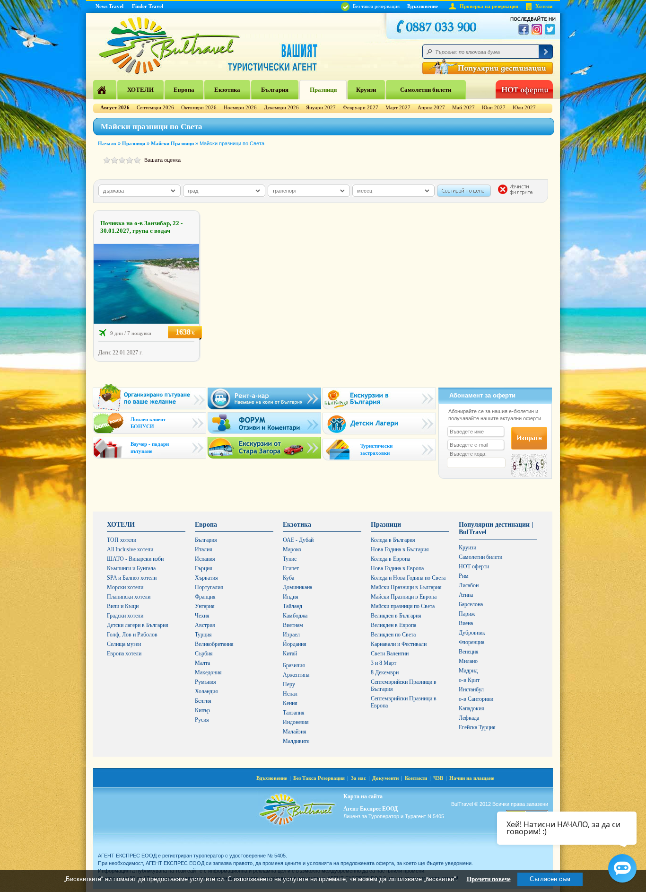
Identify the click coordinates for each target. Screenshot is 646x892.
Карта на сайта (363, 796)
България (274, 89)
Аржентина (296, 674)
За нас (358, 778)
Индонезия (296, 722)
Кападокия (471, 708)
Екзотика (227, 89)
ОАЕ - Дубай (298, 540)
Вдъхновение (422, 6)
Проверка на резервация (489, 6)
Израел (291, 634)
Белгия (203, 701)
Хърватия (206, 577)
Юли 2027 (524, 107)
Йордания (294, 644)
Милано (468, 661)
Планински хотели (128, 596)
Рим (464, 576)
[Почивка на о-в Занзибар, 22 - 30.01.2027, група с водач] (146, 322)
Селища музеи (124, 644)
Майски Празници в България (406, 587)
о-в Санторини (476, 699)
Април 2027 (431, 107)
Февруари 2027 (360, 107)
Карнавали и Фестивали (399, 644)
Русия (202, 719)
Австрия (205, 625)
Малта (202, 663)
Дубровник (472, 632)
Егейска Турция (477, 727)
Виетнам (293, 625)
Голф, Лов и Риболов (132, 634)
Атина (466, 595)
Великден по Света (393, 634)
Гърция (203, 568)
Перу (289, 684)
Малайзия (294, 731)
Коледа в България (393, 540)
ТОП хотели (121, 540)
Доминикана (297, 587)
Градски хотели (125, 615)
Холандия (206, 691)
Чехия (202, 615)
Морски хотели (125, 587)
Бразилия (294, 665)
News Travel (109, 6)
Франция (205, 596)
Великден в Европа (393, 625)
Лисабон (469, 585)
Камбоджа (295, 615)
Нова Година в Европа (397, 568)
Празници (323, 89)
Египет (291, 568)
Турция (203, 634)
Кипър (202, 710)
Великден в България (396, 615)
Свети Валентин (390, 653)
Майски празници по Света (403, 606)
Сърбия (204, 653)
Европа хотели (124, 653)
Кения (290, 703)
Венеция (469, 651)
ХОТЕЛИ (140, 89)
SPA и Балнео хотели (132, 577)
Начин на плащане (471, 778)
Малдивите (296, 741)
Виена (466, 623)
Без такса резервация (375, 6)
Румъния (205, 682)
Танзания (294, 712)
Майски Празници (172, 143)
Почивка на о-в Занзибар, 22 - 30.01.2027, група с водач (141, 227)
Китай (290, 653)
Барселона (471, 604)
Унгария (205, 606)
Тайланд (292, 606)
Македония (208, 672)
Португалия (209, 587)
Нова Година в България (400, 549)
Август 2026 (115, 107)
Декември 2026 (281, 107)
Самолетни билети (425, 89)
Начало (107, 143)
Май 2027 (463, 107)
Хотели (543, 6)
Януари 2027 (321, 107)
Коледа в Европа (390, 559)
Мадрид (468, 670)
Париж (467, 613)
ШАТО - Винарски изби (135, 559)
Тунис (290, 559)
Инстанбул (471, 689)
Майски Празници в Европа (403, 596)
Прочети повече (489, 879)
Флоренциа (471, 642)
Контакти (416, 778)
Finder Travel (147, 6)
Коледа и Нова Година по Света (408, 577)
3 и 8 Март (383, 663)
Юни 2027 (494, 107)
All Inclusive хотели (130, 549)
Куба (288, 577)
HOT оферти (474, 566)
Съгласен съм (550, 879)
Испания (205, 559)
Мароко (292, 549)
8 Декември (385, 672)
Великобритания (214, 644)
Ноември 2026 (240, 107)
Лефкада (469, 718)
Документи (385, 778)
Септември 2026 (155, 107)
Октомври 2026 (199, 107)
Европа (184, 89)
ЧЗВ (438, 778)
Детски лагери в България (137, 625)
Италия (203, 549)
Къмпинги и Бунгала (131, 568)
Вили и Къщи (123, 606)
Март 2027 (397, 107)
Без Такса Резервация (319, 778)
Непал (290, 693)
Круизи (366, 89)
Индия (290, 596)
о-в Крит (469, 680)
